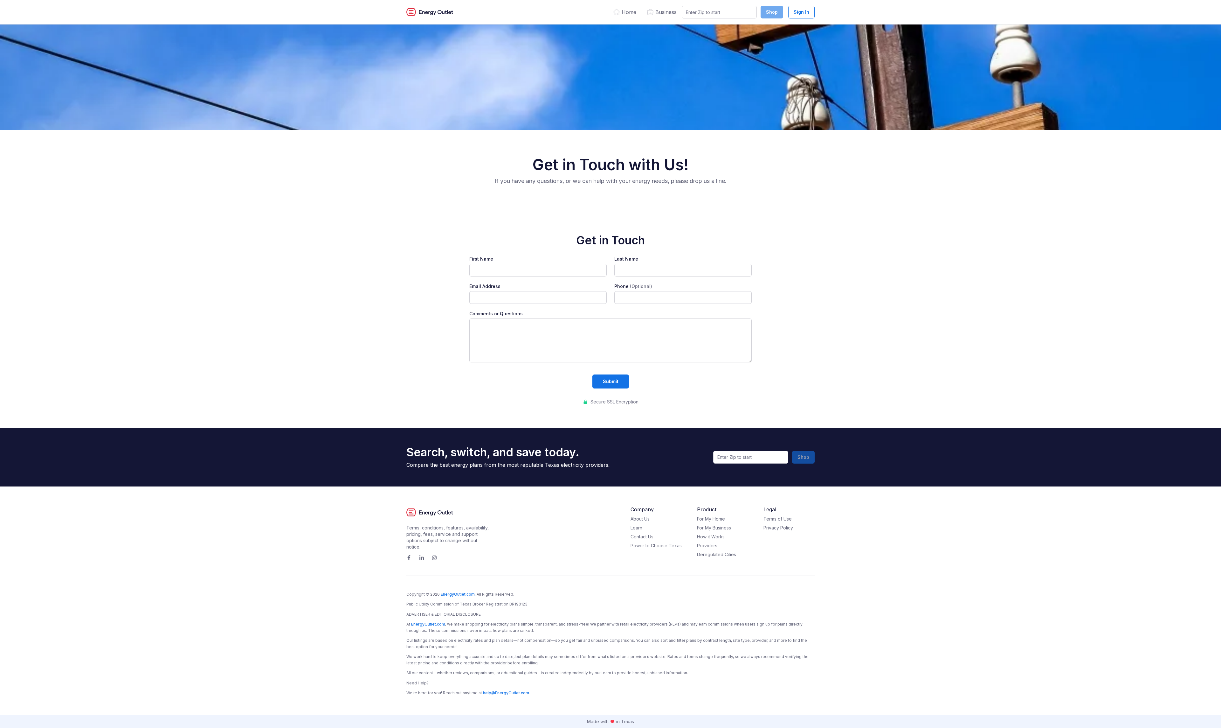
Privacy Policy (778, 527)
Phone (633, 286)
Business (666, 12)
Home (629, 12)
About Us (640, 519)
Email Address (484, 286)
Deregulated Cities (716, 554)
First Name (481, 259)
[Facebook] (408, 557)
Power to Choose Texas (656, 545)
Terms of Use (777, 519)
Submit (610, 381)
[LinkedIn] (421, 557)
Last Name (626, 259)
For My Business (714, 527)
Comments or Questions (496, 314)
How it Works (711, 536)
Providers (707, 545)
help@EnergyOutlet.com (506, 692)
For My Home (711, 519)
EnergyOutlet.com (458, 594)
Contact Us (642, 536)
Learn (636, 527)
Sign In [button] (801, 12)
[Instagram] (434, 557)
